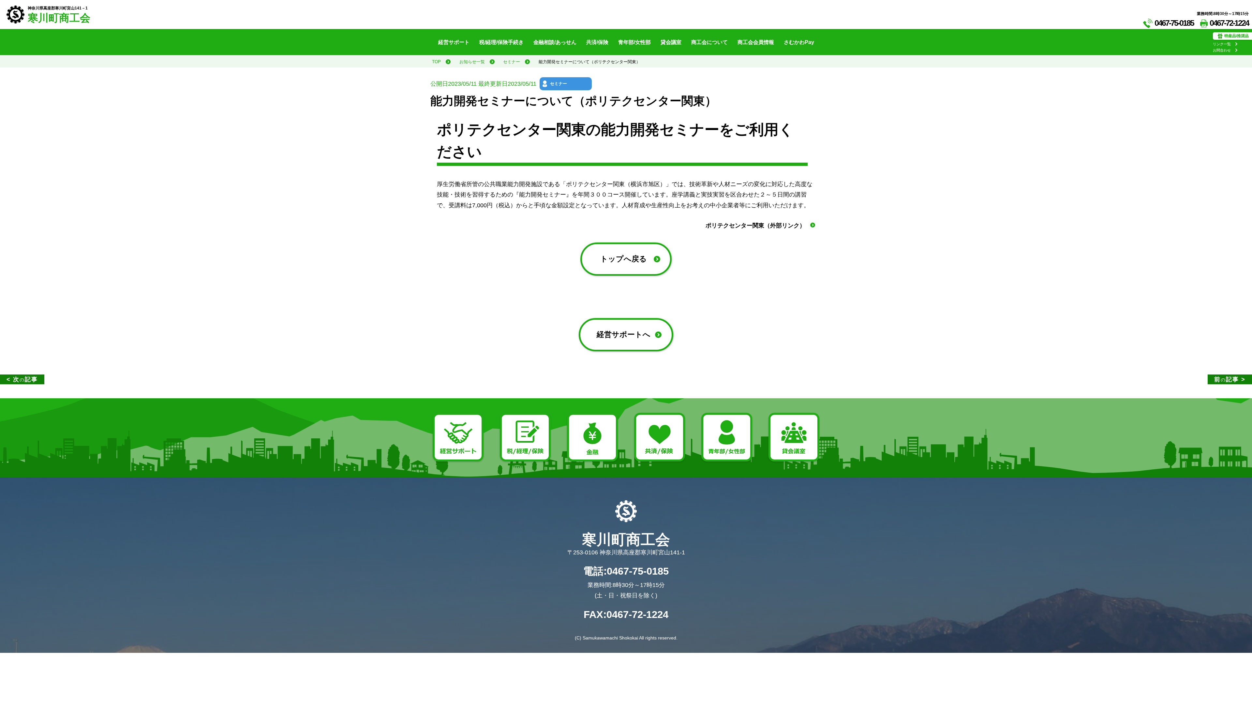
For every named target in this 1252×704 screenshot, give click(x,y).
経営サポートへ (623, 334)
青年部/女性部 (634, 42)
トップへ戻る (623, 259)
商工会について (709, 42)
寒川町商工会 (59, 18)
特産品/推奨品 (1236, 36)
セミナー (511, 62)
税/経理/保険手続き (501, 42)
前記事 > (1229, 379)
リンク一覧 (1222, 44)
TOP (436, 62)
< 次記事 (22, 379)
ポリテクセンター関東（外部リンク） (755, 225)
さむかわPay (799, 42)
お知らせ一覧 (472, 62)
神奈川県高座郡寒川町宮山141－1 (58, 8)
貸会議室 (671, 42)
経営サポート (454, 42)
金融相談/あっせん (554, 42)
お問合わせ (1222, 50)
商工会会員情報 (756, 42)
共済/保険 (597, 42)
